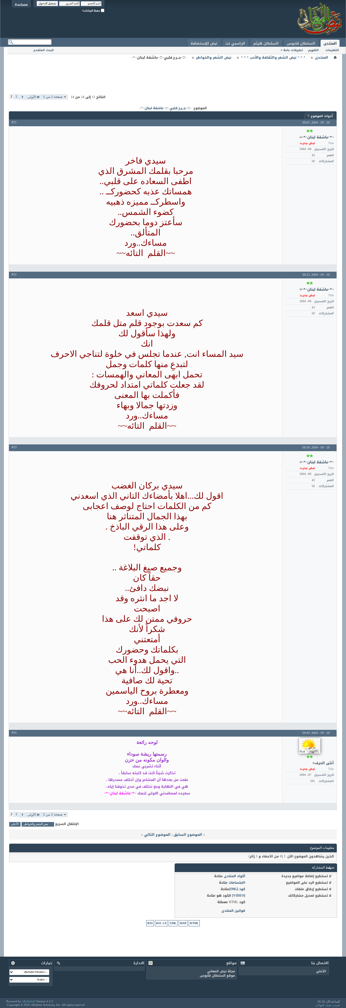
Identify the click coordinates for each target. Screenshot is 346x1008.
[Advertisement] (173, 73)
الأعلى (15, 824)
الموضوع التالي (157, 834)
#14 (14, 732)
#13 (14, 447)
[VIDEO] (238, 896)
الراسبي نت (235, 43)
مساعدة (21, 4)
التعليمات (332, 50)
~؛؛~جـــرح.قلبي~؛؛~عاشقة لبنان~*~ (165, 108)
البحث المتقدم (44, 50)
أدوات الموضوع (322, 116)
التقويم (313, 50)
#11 (14, 122)
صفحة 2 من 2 (53, 97)
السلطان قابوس (301, 43)
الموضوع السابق (188, 834)
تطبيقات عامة (293, 50)
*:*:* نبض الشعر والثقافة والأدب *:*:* (273, 58)
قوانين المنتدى (233, 911)
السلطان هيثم (266, 43)
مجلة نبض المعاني (221, 971)
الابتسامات (237, 883)
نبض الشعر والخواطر (213, 58)
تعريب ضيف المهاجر (327, 1005)
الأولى (31, 97)
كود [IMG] (237, 889)
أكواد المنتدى (234, 876)
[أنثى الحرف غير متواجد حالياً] (309, 746)
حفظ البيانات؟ (91, 10)
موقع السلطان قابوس (217, 976)
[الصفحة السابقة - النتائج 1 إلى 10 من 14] (22, 97)
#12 (14, 274)
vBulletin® (28, 1001)
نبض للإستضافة (204, 43)
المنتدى (330, 43)
